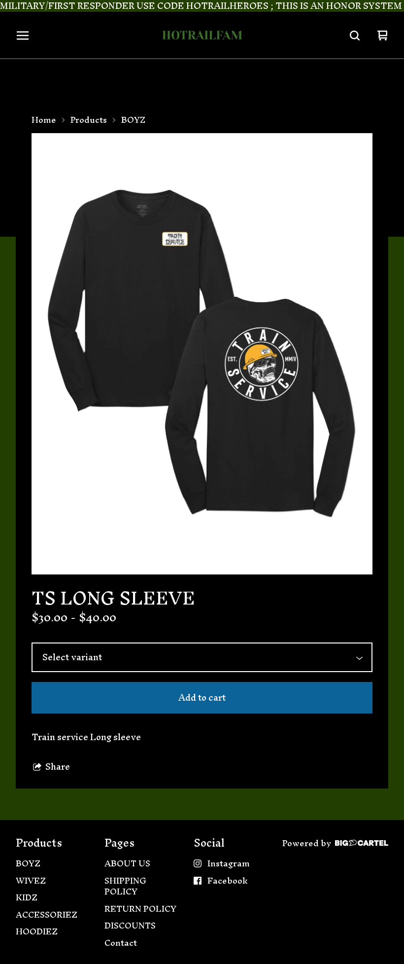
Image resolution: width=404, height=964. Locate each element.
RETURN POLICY (140, 909)
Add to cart (202, 697)
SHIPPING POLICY (125, 886)
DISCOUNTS (130, 925)
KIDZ (26, 897)
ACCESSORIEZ (46, 915)
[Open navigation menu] (23, 35)
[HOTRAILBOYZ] (202, 35)
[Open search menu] (355, 35)
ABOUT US (127, 863)
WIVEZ (31, 881)
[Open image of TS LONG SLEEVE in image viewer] (202, 353)
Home (44, 119)
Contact (120, 943)
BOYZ (133, 119)
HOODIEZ (37, 931)
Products (88, 119)
